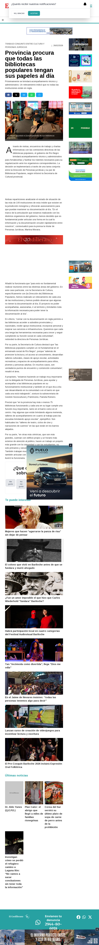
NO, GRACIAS (19, 13)
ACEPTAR (34, 13)
